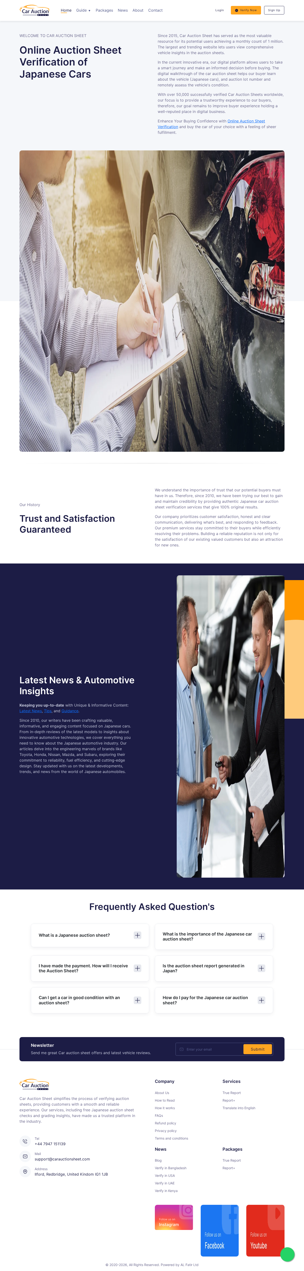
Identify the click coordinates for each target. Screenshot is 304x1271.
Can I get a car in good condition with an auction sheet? (79, 1000)
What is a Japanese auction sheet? (74, 935)
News (123, 10)
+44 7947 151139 (50, 1143)
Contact (155, 10)
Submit (258, 1049)
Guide (82, 10)
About (138, 10)
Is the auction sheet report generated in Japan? (203, 968)
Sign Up (274, 10)
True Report (232, 1093)
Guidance (70, 710)
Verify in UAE (165, 1183)
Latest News (30, 710)
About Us (162, 1093)
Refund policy (165, 1123)
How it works (165, 1108)
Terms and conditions (171, 1138)
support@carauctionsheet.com (62, 1159)
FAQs (159, 1115)
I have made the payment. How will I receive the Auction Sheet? (83, 968)
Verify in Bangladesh (170, 1168)
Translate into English (239, 1108)
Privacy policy (166, 1131)
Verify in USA (165, 1175)
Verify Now (248, 10)
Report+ (229, 1100)
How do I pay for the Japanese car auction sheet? (205, 1000)
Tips (48, 710)
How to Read (165, 1100)
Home (66, 10)
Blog (158, 1160)
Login (219, 10)
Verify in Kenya (166, 1191)
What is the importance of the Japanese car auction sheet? (207, 936)
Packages (104, 10)
